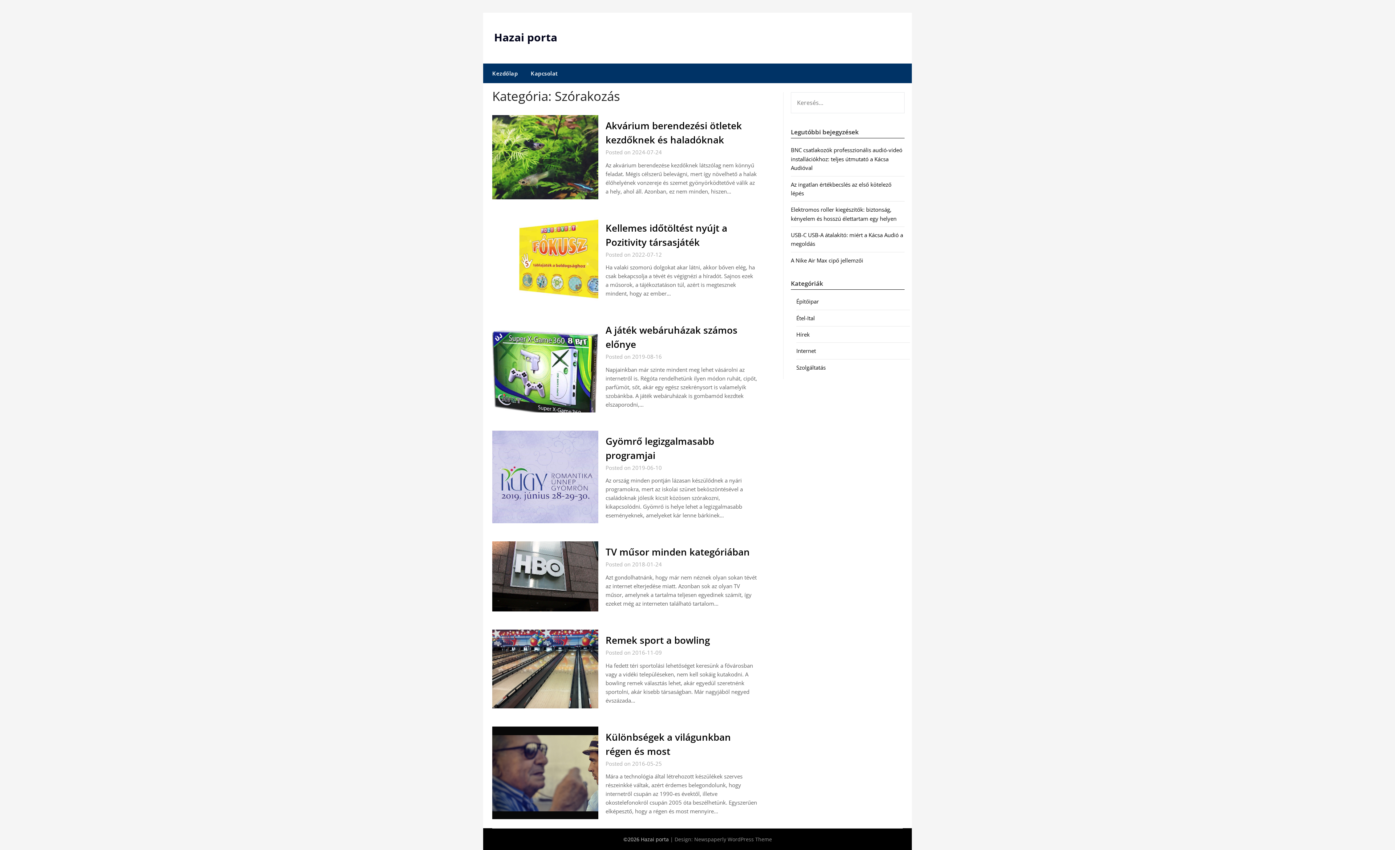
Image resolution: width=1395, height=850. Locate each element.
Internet (806, 350)
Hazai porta (525, 37)
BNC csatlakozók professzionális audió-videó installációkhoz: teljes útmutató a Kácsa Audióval (846, 158)
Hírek (803, 334)
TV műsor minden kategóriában (678, 551)
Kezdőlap (505, 73)
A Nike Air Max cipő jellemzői (827, 260)
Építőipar (807, 301)
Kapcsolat (544, 73)
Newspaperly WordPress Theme (733, 839)
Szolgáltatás (811, 367)
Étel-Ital (805, 318)
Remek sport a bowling (658, 640)
